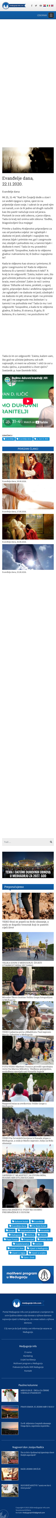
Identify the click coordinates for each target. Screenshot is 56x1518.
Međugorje (16, 1234)
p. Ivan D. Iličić (42, 439)
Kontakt (28, 1370)
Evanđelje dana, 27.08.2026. (14, 511)
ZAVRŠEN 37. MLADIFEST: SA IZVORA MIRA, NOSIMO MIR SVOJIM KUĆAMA (24, 1176)
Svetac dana (46, 1239)
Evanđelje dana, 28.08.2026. (14, 481)
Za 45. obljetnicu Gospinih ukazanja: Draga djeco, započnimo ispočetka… (36, 1424)
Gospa (11, 1230)
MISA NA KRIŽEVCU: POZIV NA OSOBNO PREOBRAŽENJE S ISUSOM (22, 1211)
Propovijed (29, 1239)
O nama (28, 1352)
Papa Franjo (12, 1239)
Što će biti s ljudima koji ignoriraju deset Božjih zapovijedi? (37, 1453)
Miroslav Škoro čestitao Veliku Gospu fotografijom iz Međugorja (27, 998)
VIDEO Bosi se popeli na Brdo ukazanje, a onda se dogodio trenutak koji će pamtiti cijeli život (25, 924)
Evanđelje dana (25, 439)
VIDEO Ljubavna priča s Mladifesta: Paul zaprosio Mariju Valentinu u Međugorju (26, 1033)
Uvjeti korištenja (28, 1359)
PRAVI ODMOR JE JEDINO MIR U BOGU (37, 1406)
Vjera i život (29, 1257)
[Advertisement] (28, 51)
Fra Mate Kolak (39, 1226)
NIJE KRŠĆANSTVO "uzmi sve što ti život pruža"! (36, 1486)
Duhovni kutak (21, 1221)
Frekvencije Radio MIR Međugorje (28, 1367)
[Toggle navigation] (51, 15)
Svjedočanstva (22, 1243)
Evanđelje (10, 439)
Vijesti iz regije (18, 1252)
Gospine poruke (27, 1230)
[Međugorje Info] (14, 5)
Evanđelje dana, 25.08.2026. (14, 572)
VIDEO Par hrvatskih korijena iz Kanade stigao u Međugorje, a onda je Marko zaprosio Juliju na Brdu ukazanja (27, 1141)
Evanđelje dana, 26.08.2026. (14, 542)
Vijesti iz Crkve (16, 1248)
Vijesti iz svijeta (39, 1252)
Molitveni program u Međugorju (28, 1363)
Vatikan (38, 1243)
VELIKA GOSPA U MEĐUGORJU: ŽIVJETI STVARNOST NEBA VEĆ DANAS (22, 964)
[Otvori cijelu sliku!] (28, 160)
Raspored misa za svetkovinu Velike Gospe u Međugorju (24, 1104)
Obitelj (43, 1234)
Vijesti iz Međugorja (39, 1248)
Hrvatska (45, 1230)
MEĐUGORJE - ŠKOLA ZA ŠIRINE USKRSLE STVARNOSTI (35, 1391)
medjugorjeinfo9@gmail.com (34, 1512)
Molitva (30, 1234)
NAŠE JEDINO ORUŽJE (30, 1469)
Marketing (28, 1355)
